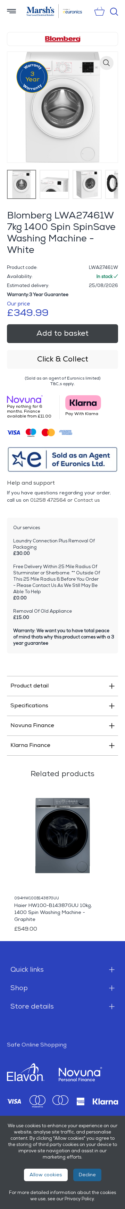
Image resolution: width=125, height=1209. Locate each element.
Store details (32, 1006)
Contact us (87, 500)
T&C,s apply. (62, 384)
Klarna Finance (30, 745)
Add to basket (62, 333)
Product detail (29, 686)
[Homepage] (40, 11)
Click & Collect (62, 359)
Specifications (29, 705)
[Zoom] (107, 63)
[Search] (114, 12)
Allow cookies (46, 1175)
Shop (19, 988)
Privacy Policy (79, 1199)
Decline (87, 1175)
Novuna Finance (32, 725)
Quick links (27, 969)
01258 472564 (48, 500)
